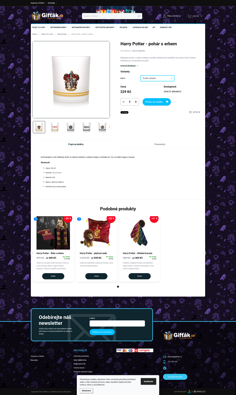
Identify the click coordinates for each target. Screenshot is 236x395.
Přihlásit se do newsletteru (102, 332)
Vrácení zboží (79, 368)
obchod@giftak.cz (175, 357)
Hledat (138, 16)
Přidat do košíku (154, 101)
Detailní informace (128, 66)
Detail (53, 276)
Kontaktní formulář (175, 377)
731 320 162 (172, 362)
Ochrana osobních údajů (83, 372)
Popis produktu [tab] (75, 144)
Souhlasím (148, 381)
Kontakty (51, 3)
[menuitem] (40, 27)
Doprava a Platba (37, 3)
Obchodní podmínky (81, 356)
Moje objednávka (80, 360)
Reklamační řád (79, 364)
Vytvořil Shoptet (180, 392)
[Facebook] (165, 368)
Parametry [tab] (160, 144)
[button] (118, 286)
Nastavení (86, 390)
